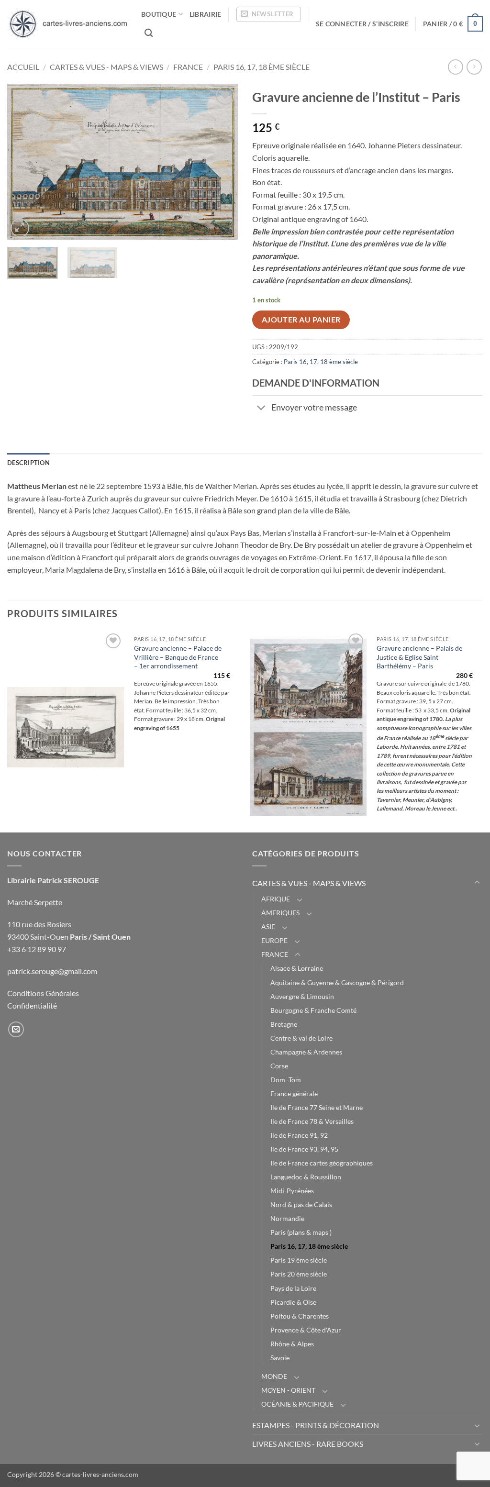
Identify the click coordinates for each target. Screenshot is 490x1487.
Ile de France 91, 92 (299, 1135)
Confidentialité (32, 1005)
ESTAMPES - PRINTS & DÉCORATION (315, 1425)
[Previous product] (474, 66)
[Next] (221, 161)
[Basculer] (261, 409)
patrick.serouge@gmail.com (52, 971)
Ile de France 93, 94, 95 (304, 1149)
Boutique (158, 14)
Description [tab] (28, 462)
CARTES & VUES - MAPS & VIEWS (106, 66)
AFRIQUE (275, 899)
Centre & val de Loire (301, 1038)
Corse (279, 1066)
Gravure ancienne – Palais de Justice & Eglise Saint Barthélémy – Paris (419, 657)
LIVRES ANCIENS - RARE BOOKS (307, 1443)
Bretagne (283, 1024)
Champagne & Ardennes (306, 1052)
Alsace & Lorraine (296, 968)
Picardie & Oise (293, 1302)
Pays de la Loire (293, 1288)
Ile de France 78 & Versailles (312, 1121)
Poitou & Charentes (299, 1316)
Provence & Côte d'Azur (305, 1330)
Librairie (205, 14)
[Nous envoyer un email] (16, 1029)
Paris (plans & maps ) (301, 1232)
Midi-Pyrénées (292, 1191)
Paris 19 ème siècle (298, 1260)
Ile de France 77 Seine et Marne (316, 1107)
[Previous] (24, 161)
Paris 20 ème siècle (298, 1274)
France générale (294, 1093)
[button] (268, 14)
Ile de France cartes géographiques (321, 1163)
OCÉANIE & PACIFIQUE (297, 1404)
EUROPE (274, 940)
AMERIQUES (280, 913)
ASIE (268, 926)
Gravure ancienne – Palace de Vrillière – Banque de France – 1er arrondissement (178, 657)
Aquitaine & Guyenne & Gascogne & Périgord (337, 982)
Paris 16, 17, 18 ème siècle (261, 66)
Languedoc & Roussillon (305, 1177)
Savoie (280, 1358)
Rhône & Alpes (292, 1344)
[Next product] (455, 66)
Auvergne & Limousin (302, 996)
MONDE (274, 1376)
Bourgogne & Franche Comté (313, 1010)
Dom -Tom (285, 1080)
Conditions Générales (43, 993)
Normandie (287, 1218)
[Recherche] (149, 33)
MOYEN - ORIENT (288, 1390)
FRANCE (188, 66)
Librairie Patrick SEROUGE (53, 880)
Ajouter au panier (301, 319)
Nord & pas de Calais (301, 1204)
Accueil (23, 66)
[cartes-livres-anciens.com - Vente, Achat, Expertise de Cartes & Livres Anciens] (67, 23)
